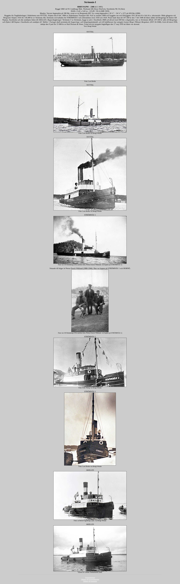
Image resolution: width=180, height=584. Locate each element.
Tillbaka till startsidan (90, 581)
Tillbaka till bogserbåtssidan (90, 579)
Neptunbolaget (90, 577)
